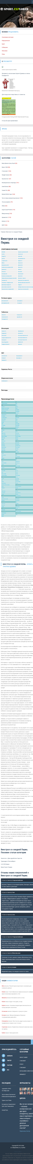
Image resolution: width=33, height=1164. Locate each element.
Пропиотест (5, 178)
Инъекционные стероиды (9, 182)
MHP (3, 225)
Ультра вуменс (6, 202)
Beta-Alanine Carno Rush (8, 163)
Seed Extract (5, 186)
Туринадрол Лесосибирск (8, 861)
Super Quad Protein (7, 209)
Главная (3, 232)
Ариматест (5, 217)
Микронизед (5, 213)
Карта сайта (17, 1151)
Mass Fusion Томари (6, 867)
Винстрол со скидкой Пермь (14, 232)
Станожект (5, 171)
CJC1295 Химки (5, 864)
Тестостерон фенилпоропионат (11, 198)
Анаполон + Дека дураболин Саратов (11, 858)
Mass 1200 (5, 167)
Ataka (3, 205)
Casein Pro (4, 190)
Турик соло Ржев (6, 1100)
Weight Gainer (5, 175)
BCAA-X (4, 221)
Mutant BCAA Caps (7, 194)
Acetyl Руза (5, 1110)
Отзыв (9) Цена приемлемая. (10, 120)
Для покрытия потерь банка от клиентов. (13, 94)
